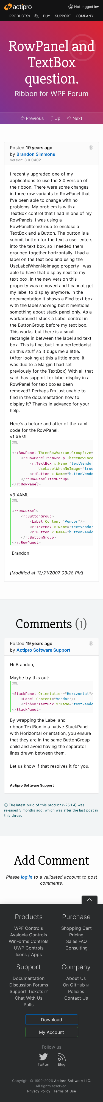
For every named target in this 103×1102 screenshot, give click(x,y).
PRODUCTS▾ (19, 16)
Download (51, 1019)
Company (76, 967)
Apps (36, 954)
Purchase (76, 917)
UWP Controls (28, 948)
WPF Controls (28, 928)
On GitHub (74, 985)
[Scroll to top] (90, 900)
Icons (21, 954)
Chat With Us (28, 998)
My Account (51, 1032)
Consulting (76, 948)
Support (28, 967)
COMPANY (85, 16)
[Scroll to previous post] (91, 643)
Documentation (28, 978)
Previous (34, 118)
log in (26, 877)
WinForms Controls (28, 941)
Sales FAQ (76, 941)
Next (76, 118)
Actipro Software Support (43, 650)
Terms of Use (65, 1091)
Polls (29, 1004)
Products (29, 917)
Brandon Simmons (35, 154)
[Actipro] (18, 6)
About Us (76, 978)
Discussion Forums (28, 985)
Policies (76, 991)
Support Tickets (27, 991)
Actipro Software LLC (72, 1081)
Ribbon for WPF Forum (51, 93)
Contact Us (76, 998)
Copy (86, 445)
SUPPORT (63, 16)
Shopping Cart (76, 928)
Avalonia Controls (28, 934)
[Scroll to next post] (91, 147)
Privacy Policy (38, 1091)
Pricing (76, 934)
